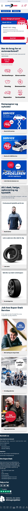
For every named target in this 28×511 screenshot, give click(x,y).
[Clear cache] (27, 0)
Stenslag (7, 82)
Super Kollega (4, 473)
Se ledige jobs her (9, 391)
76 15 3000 (4, 445)
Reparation (7, 92)
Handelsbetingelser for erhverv (9, 478)
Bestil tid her (7, 231)
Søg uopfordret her (9, 429)
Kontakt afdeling (5, 448)
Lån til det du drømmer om (11, 181)
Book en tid (5, 11)
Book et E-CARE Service (10, 156)
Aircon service (20, 71)
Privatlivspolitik (5, 475)
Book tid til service (9, 131)
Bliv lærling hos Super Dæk (11, 352)
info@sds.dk (6, 443)
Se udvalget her (8, 301)
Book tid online (6, 60)
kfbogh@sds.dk (10, 455)
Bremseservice (20, 82)
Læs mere (7, 266)
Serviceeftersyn (7, 71)
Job (2, 472)
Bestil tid (12, 38)
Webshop (16, 11)
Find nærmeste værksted (6, 64)
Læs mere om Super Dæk (7, 470)
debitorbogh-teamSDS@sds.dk (11, 453)
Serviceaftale (20, 92)
